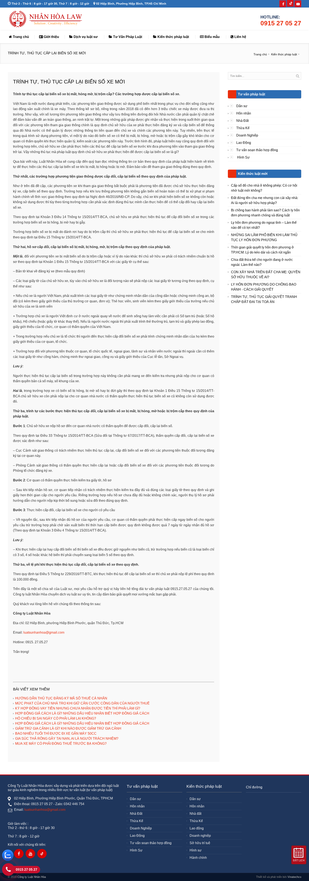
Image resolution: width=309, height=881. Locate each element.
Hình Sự (243, 157)
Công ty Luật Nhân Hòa (31, 876)
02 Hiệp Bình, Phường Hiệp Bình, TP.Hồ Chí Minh (130, 3)
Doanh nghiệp (200, 835)
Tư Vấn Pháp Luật (127, 37)
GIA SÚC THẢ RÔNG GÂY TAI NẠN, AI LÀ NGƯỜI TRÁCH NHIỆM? (66, 738)
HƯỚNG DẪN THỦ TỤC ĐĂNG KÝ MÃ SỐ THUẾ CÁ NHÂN (61, 698)
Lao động (197, 828)
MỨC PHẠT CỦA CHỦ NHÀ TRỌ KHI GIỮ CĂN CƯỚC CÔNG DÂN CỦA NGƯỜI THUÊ (82, 703)
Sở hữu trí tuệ (200, 843)
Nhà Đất (242, 120)
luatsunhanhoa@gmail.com (43, 632)
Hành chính (198, 857)
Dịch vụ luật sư (85, 37)
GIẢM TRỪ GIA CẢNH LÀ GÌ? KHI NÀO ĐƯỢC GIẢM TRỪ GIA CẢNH (68, 728)
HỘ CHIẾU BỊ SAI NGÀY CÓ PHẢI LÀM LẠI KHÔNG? (55, 718)
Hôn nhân (243, 113)
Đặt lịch (299, 860)
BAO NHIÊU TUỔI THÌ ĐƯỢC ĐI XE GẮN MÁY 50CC (55, 733)
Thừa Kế (243, 128)
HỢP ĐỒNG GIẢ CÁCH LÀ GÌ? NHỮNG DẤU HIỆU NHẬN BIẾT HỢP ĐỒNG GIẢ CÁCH (82, 713)
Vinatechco (294, 876)
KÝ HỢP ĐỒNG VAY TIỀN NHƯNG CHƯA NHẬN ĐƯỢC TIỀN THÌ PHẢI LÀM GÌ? (77, 708)
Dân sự (241, 106)
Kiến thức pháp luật (173, 37)
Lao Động (243, 142)
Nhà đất (195, 813)
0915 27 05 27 (280, 23)
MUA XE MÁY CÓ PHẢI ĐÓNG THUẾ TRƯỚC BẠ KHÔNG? (61, 743)
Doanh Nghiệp (247, 135)
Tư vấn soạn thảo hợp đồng (257, 150)
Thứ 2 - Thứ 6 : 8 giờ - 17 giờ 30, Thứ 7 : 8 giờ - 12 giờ (50, 3)
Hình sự (196, 850)
